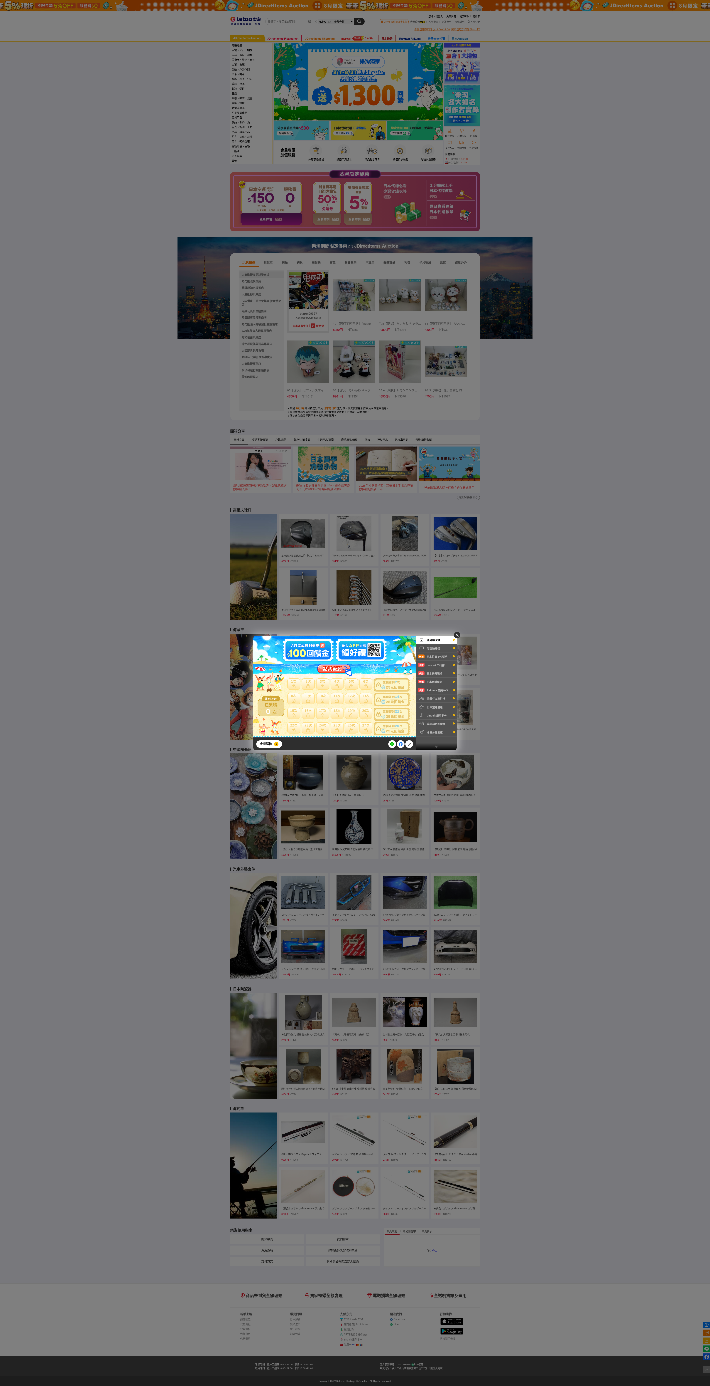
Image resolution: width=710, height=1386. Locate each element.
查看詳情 (266, 744)
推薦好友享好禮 (435, 698)
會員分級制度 (434, 732)
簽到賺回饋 (433, 640)
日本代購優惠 (430, 682)
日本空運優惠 (434, 707)
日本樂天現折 (430, 673)
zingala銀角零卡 (436, 715)
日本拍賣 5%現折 (433, 656)
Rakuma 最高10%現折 (436, 690)
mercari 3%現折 (432, 665)
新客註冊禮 (433, 648)
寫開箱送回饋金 (435, 724)
